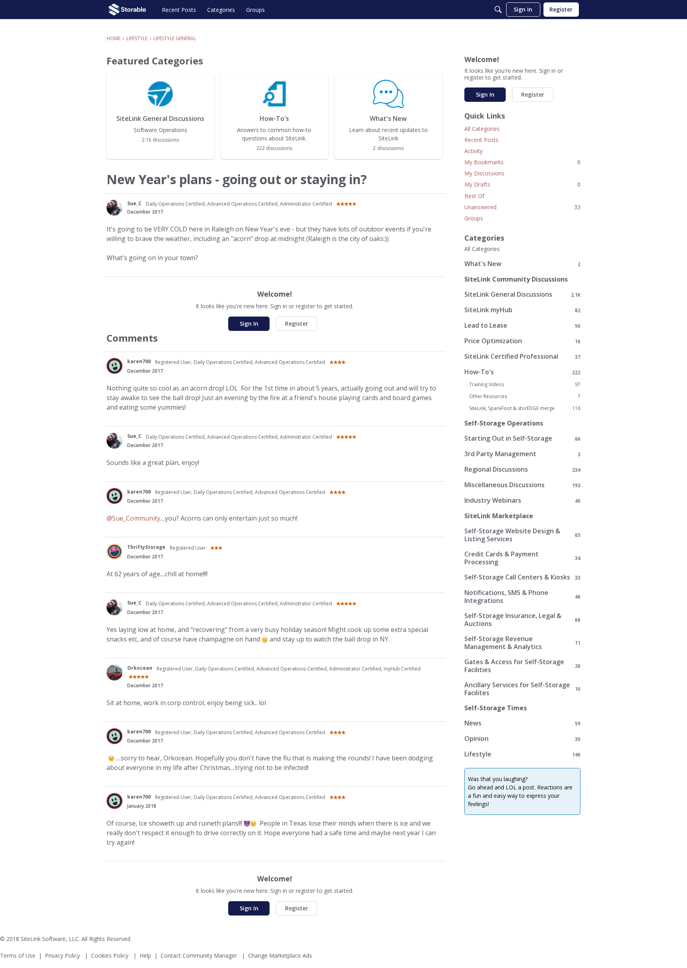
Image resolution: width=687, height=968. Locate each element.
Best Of (474, 196)
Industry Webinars (522, 500)
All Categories (482, 128)
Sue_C (134, 203)
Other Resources (524, 396)
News (522, 723)
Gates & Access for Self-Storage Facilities (522, 666)
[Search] (498, 9)
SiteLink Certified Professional (522, 356)
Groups (473, 218)
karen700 (139, 361)
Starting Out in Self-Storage (522, 438)
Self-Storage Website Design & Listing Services (522, 535)
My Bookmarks (522, 162)
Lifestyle (522, 754)
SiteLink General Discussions (522, 294)
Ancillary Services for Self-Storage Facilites (522, 689)
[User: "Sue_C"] (114, 208)
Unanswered (522, 207)
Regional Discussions (522, 469)
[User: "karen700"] (114, 366)
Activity (473, 151)
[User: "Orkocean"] (114, 672)
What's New (522, 264)
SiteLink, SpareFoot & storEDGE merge (524, 408)
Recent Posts (481, 140)
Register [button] (296, 323)
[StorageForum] (127, 9)
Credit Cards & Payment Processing (522, 558)
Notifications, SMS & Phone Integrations (522, 597)
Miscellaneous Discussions (522, 485)
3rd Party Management (522, 454)
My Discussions (484, 173)
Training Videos (524, 384)
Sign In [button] (249, 323)
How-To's (522, 372)
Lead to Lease (522, 325)
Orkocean (139, 668)
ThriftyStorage (146, 547)
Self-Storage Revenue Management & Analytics (522, 643)
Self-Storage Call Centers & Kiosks (522, 577)
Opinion (522, 739)
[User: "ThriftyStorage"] (114, 552)
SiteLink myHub (522, 310)
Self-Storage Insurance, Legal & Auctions (522, 620)
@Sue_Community (133, 518)
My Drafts (522, 184)
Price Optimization (522, 341)
